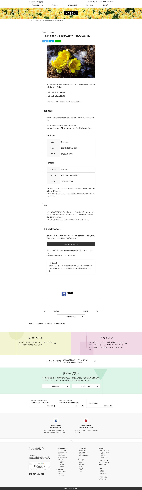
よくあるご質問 (82, 448)
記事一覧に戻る (71, 316)
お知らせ (37, 20)
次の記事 (85, 311)
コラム (80, 466)
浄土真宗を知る (62, 450)
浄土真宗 (81, 461)
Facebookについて (104, 462)
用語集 (80, 469)
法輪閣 (61, 462)
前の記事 (56, 311)
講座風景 (103, 455)
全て (32, 323)
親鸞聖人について (62, 452)
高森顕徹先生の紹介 (63, 457)
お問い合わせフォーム (67, 128)
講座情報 (81, 468)
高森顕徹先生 (83, 84)
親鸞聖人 (81, 462)
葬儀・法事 (81, 464)
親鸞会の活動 (61, 453)
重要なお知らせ (60, 323)
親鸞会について (82, 450)
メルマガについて (103, 460)
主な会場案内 (104, 457)
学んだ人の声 (61, 475)
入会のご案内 (102, 464)
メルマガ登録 (90, 1)
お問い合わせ (98, 1)
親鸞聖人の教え (62, 471)
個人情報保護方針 (103, 477)
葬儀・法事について (83, 455)
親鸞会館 (62, 461)
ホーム (30, 20)
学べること (60, 469)
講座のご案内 (56, 386)
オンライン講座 (85, 386)
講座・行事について (104, 450)
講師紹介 (103, 453)
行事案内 (49, 323)
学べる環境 (61, 473)
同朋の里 (62, 464)
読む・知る (81, 459)
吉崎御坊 (62, 466)
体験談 (80, 471)
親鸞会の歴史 (61, 455)
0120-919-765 (109, 1)
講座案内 (101, 448)
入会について (82, 453)
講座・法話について (83, 452)
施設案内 (60, 459)
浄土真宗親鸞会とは (63, 448)
